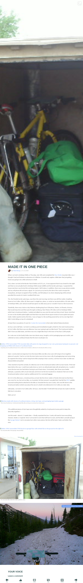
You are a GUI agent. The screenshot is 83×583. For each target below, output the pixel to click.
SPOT (68, 380)
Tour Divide (58, 275)
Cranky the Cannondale (38, 323)
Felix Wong (16, 271)
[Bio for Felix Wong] (9, 271)
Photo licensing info (78, 436)
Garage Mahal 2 (15, 420)
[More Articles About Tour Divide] (41, 564)
